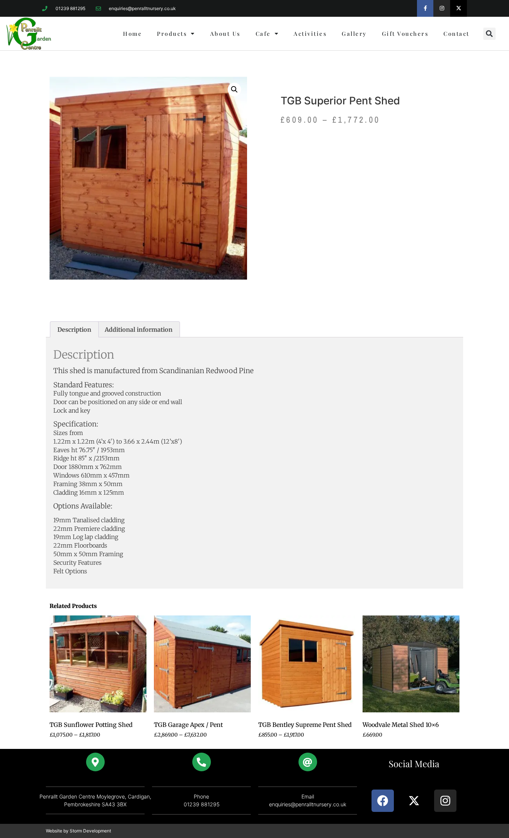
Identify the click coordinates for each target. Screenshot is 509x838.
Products (172, 33)
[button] (489, 34)
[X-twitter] (458, 8)
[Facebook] (383, 801)
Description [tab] (74, 329)
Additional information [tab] (139, 329)
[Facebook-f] (425, 8)
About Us (225, 33)
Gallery (354, 33)
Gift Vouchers (405, 33)
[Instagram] (441, 8)
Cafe (263, 33)
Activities (310, 33)
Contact (456, 33)
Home (132, 33)
